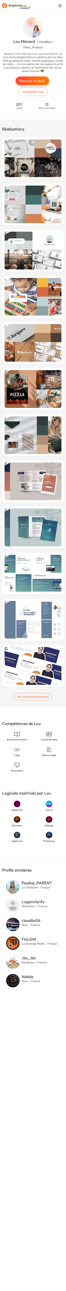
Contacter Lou (33, 91)
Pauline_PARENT (37, 882)
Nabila (27, 976)
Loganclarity (33, 901)
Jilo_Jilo (29, 957)
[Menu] (60, 5)
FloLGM (29, 939)
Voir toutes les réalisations (33, 696)
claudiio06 (31, 920)
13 (47, 106)
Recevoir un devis (32, 81)
